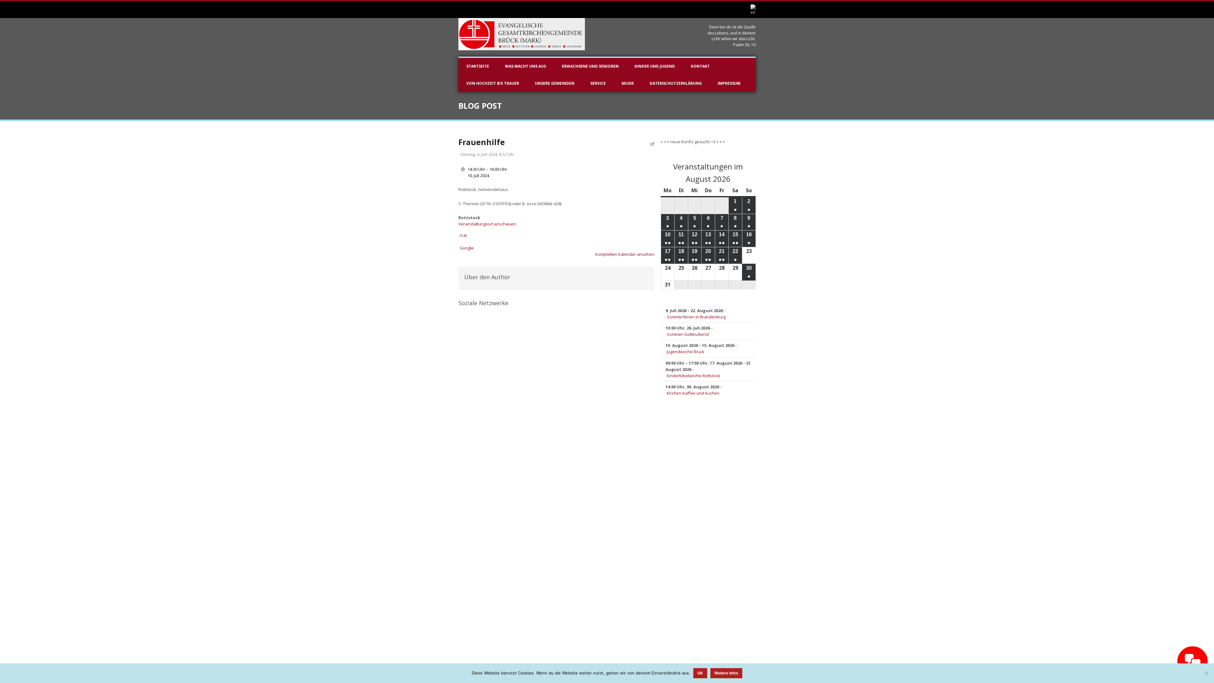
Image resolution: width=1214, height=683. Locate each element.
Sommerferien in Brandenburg (696, 317)
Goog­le (467, 248)
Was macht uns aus (525, 66)
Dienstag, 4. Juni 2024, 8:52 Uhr (487, 154)
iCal (463, 235)
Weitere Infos (726, 673)
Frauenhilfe (481, 142)
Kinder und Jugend (655, 66)
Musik (628, 83)
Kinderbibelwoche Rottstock (693, 375)
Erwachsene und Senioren (590, 66)
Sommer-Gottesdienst (688, 334)
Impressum (729, 83)
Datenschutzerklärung (676, 83)
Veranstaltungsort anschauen (487, 224)
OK (700, 673)
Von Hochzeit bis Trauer (492, 83)
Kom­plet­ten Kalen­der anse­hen (624, 254)
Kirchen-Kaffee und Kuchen (693, 393)
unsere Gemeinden (554, 83)
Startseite (477, 66)
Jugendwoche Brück (685, 351)
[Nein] (1206, 673)
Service (598, 83)
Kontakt (700, 66)
